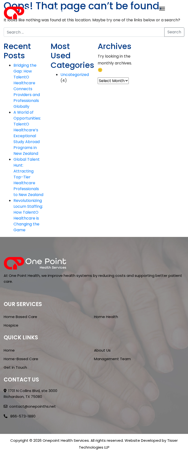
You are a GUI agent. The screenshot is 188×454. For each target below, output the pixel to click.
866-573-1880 (22, 416)
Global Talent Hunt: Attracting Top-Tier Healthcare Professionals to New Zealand (28, 177)
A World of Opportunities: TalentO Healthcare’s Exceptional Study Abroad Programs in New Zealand (27, 133)
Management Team (112, 358)
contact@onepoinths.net (32, 406)
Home (9, 350)
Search (174, 32)
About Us (102, 350)
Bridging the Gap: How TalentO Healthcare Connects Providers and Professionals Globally (26, 85)
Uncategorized (74, 74)
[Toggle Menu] (162, 8)
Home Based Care (20, 316)
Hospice (11, 325)
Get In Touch (15, 367)
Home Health (106, 316)
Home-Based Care (21, 358)
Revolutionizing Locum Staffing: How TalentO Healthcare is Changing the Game (28, 215)
